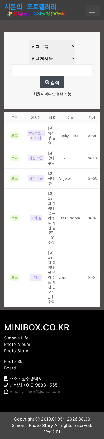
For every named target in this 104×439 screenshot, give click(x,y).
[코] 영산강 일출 (51, 135)
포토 (14, 135)
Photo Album (17, 344)
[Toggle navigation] (92, 10)
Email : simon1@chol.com (35, 391)
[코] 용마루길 (51, 158)
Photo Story (16, 350)
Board (10, 368)
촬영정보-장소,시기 (36, 135)
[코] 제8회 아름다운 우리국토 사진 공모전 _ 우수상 (51, 218)
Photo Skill (15, 361)
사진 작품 (36, 158)
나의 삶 (36, 217)
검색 (54, 82)
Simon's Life (16, 338)
